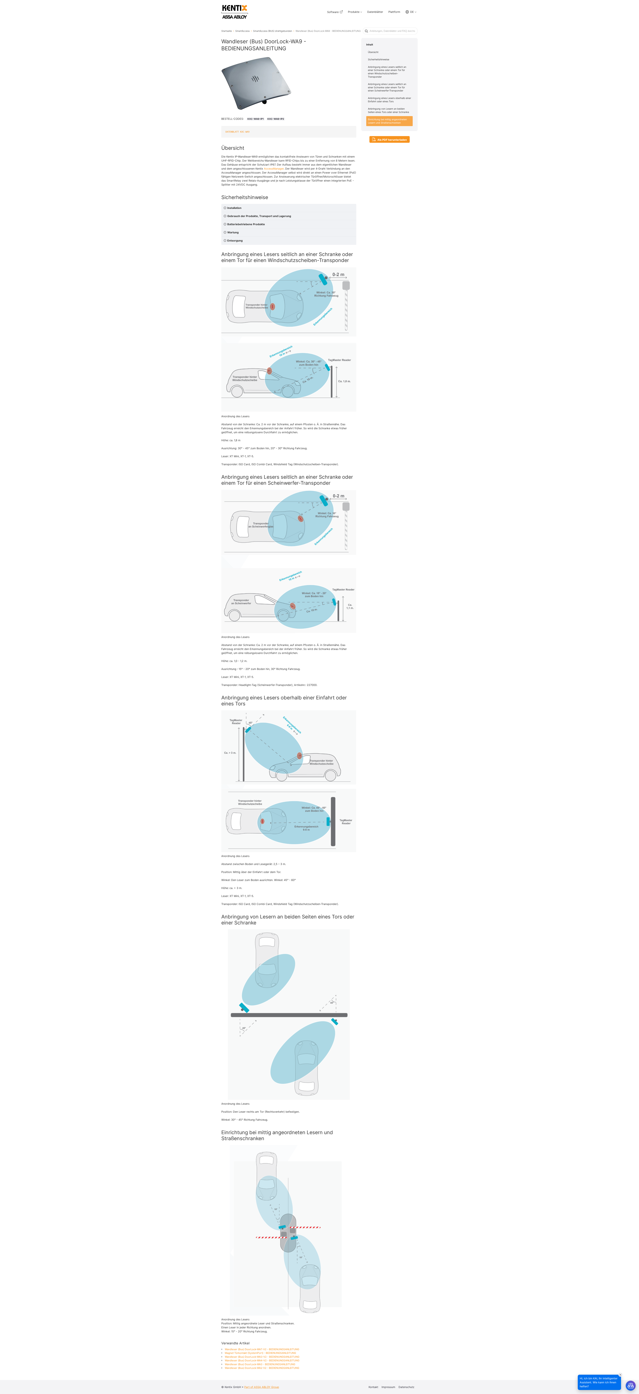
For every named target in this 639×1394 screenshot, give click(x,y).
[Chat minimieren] (620, 1375)
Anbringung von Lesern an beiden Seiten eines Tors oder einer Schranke (388, 110)
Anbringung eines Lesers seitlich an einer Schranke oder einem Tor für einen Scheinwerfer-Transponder (387, 87)
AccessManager (274, 168)
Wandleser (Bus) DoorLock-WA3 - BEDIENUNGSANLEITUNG (260, 1364)
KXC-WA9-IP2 (275, 118)
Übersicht (373, 52)
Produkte (353, 11)
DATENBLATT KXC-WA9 (237, 131)
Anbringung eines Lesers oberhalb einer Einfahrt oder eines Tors (389, 100)
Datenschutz (406, 1387)
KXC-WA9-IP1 (255, 118)
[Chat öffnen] (631, 1386)
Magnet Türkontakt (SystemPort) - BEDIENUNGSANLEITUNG (260, 1353)
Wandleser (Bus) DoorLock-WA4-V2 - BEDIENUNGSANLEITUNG (262, 1360)
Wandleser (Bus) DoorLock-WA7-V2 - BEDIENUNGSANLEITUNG (262, 1349)
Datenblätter (375, 11)
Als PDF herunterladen (392, 139)
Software (333, 12)
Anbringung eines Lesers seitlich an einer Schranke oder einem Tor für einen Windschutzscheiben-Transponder (387, 71)
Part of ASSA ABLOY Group (261, 1387)
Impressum (388, 1387)
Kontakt (373, 1387)
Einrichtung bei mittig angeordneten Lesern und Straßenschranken (387, 121)
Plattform (394, 11)
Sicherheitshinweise (378, 59)
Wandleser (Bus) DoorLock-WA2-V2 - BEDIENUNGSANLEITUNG (262, 1368)
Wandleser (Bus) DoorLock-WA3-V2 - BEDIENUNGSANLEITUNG (262, 1356)
